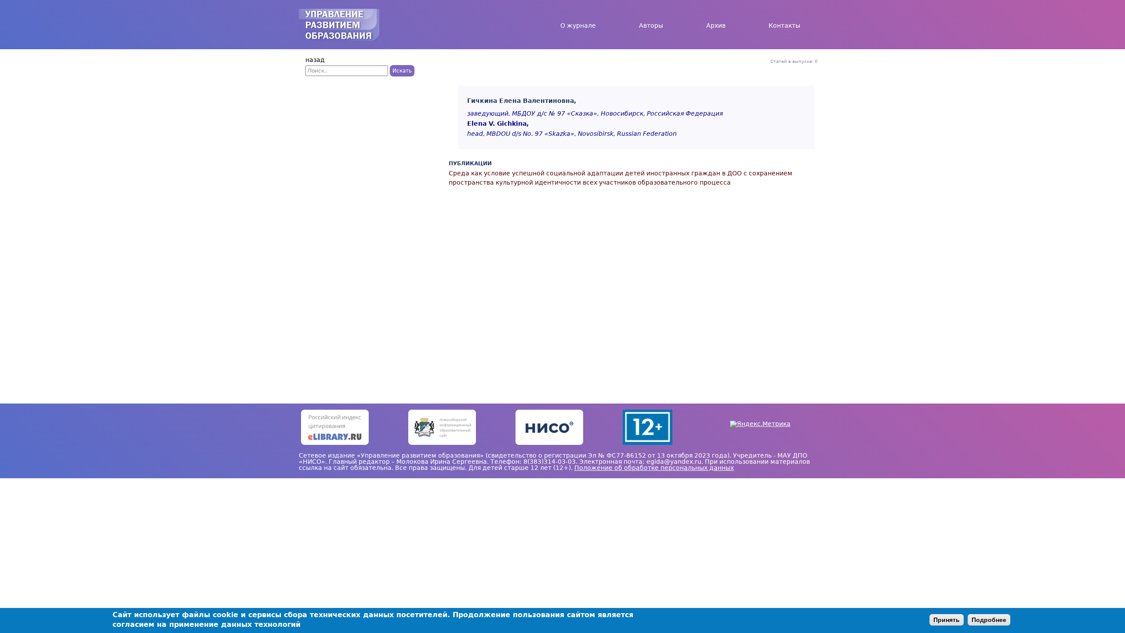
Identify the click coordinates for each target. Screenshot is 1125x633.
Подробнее (989, 619)
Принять (946, 619)
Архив (716, 25)
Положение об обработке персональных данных (654, 467)
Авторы (651, 25)
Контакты (784, 25)
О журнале (578, 25)
